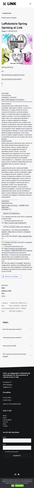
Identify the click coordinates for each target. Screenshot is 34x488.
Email (4, 444)
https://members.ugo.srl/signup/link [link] (15, 223)
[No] (32, 483)
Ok (13, 485)
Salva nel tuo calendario (11, 276)
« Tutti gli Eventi (6, 13)
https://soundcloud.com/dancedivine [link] (12, 79)
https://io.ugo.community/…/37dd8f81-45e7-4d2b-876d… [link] (15, 206)
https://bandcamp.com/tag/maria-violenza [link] (13, 75)
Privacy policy (19, 485)
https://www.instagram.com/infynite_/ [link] (13, 99)
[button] (30, 3)
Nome (4, 437)
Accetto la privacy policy (11, 452)
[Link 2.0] (10, 3)
